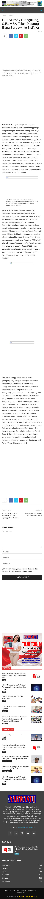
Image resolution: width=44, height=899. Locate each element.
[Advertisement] (22, 101)
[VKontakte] (28, 833)
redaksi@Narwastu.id (26, 827)
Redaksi (23, 890)
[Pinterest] (21, 36)
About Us (8, 890)
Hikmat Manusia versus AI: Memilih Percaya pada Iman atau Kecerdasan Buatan (14, 687)
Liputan (5, 711)
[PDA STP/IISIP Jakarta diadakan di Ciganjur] (36, 709)
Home (4, 15)
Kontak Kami (21, 893)
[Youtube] (34, 833)
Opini (4, 680)
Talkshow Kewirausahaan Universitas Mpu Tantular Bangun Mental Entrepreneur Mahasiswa (14, 719)
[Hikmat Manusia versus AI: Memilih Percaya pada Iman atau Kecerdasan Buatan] (36, 687)
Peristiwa (10, 15)
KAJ (36, 896)
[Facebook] (11, 36)
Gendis (32, 896)
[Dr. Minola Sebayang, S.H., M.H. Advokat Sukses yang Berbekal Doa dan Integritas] (36, 769)
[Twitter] (16, 36)
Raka (28, 896)
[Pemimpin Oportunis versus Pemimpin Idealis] (36, 737)
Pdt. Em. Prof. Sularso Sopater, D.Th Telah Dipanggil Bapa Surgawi (10, 515)
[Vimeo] (22, 833)
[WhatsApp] (26, 36)
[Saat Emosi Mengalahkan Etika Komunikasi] (36, 699)
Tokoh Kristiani (7, 761)
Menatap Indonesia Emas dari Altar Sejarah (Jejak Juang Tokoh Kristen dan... (14, 676)
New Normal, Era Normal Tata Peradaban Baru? (33, 514)
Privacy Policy (32, 890)
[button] (3, 10)
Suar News (16, 890)
